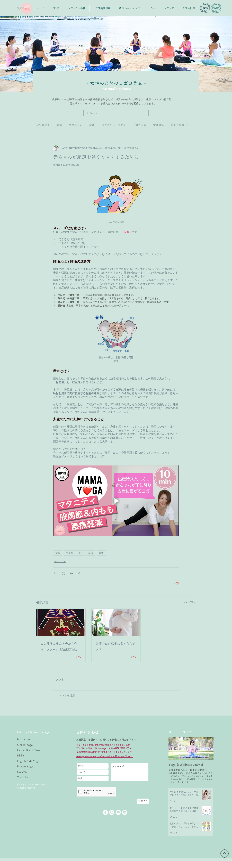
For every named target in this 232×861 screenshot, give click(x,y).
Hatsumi (175, 779)
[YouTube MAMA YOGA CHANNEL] (118, 812)
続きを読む (177, 125)
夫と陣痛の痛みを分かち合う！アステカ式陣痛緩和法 (58, 646)
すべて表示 (190, 602)
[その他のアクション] (177, 148)
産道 (90, 553)
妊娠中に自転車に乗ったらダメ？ (115, 646)
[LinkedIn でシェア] (71, 573)
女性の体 (158, 125)
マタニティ (75, 125)
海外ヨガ (140, 125)
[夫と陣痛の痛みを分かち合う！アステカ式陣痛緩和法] (60, 622)
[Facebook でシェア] (54, 573)
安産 (57, 553)
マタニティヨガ (74, 553)
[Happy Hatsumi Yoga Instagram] (111, 812)
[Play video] (116, 500)
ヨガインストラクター (115, 125)
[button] (129, 8)
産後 (92, 125)
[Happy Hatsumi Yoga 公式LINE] (124, 812)
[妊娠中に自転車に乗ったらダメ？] (116, 622)
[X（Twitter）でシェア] (63, 573)
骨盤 (101, 553)
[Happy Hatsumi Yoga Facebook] (105, 812)
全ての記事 (43, 125)
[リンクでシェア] (79, 573)
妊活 (59, 125)
